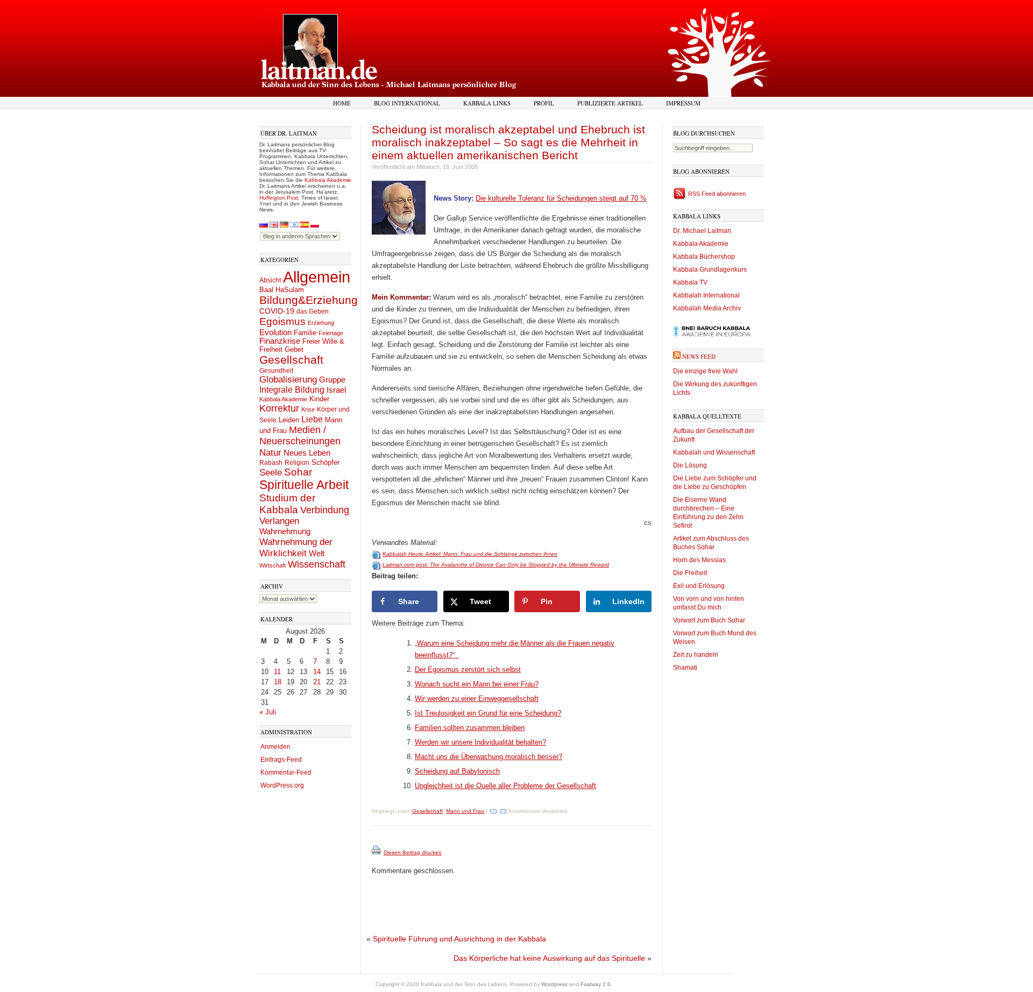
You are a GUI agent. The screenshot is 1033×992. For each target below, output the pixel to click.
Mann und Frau (465, 811)
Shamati (685, 667)
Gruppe (332, 379)
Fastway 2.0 (596, 984)
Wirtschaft (272, 565)
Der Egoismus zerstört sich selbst (468, 669)
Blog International (407, 103)
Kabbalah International (706, 295)
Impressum (683, 103)
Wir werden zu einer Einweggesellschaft (477, 699)
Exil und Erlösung (699, 586)
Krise (308, 409)
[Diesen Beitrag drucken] (377, 852)
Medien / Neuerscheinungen (300, 435)
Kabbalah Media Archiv (707, 308)
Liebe (312, 419)
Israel (336, 389)
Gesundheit (276, 370)
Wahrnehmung (284, 531)
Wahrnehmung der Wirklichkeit (295, 547)
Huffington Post (278, 198)
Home (342, 103)
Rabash (270, 462)
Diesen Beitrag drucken (413, 852)
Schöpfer (325, 462)
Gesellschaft (291, 359)
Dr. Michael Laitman (702, 231)
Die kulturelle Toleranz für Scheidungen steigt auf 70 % (561, 198)
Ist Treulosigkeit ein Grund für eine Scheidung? (488, 713)
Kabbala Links (487, 103)
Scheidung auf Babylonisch (457, 771)
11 (277, 672)
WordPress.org (282, 785)
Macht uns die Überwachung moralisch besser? (488, 757)
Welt (316, 553)
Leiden (289, 420)
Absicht (270, 280)
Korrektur (279, 408)
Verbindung (324, 510)
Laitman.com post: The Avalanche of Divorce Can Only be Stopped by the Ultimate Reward (496, 565)
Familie (305, 333)
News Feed (699, 356)
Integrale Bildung (291, 389)
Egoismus (282, 321)
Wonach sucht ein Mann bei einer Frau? (477, 684)
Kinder (319, 399)
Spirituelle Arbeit (304, 485)
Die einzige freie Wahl (705, 371)
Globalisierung (288, 379)
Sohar (298, 472)
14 (317, 672)
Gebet (294, 349)
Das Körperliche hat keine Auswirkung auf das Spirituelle (549, 958)
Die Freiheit (690, 573)
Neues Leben (307, 452)
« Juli (267, 712)
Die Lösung (690, 465)
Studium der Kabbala (287, 503)
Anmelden (275, 746)
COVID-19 (276, 311)
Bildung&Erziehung (308, 300)
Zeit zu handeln (695, 654)
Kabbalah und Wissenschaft (714, 452)
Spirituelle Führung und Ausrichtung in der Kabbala (459, 938)
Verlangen (279, 521)
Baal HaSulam (281, 290)
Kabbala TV (690, 282)
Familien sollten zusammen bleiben (470, 728)
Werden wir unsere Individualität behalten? (480, 742)
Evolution (275, 332)
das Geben (312, 311)
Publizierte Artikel (610, 103)
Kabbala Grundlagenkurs (710, 269)
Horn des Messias (699, 560)
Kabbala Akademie (328, 180)
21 (317, 682)
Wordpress (554, 984)
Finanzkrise (279, 341)
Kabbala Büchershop (704, 256)
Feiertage (331, 333)
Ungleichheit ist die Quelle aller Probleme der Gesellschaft (505, 786)
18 (277, 682)
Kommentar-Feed (286, 772)
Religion (297, 462)
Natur (270, 452)
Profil (544, 103)
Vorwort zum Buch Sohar (709, 620)
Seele (270, 472)
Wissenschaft (316, 564)
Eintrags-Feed (281, 759)
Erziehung (321, 323)
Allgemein (316, 277)
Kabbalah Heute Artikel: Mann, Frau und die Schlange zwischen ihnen (470, 554)
